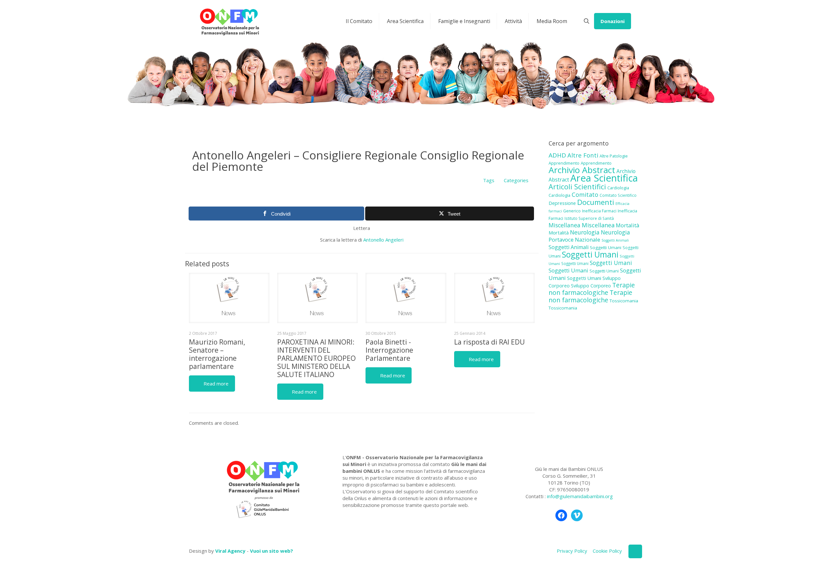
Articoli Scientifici (577, 186)
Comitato (585, 194)
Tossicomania (624, 301)
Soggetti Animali (615, 240)
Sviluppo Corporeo (591, 286)
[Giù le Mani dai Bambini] (229, 21)
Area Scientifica (604, 177)
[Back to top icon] (635, 551)
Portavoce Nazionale (574, 239)
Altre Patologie (614, 156)
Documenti (595, 202)
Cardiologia (618, 188)
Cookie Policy (607, 551)
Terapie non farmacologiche (592, 289)
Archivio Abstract (582, 170)
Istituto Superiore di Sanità (589, 218)
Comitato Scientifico (618, 195)
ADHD (557, 155)
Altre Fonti (582, 155)
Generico (572, 211)
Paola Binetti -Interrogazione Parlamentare (389, 350)
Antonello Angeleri (383, 239)
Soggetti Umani (605, 247)
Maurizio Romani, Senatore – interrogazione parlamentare (217, 354)
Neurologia (585, 232)
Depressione (562, 203)
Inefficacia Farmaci (599, 211)
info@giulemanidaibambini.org (580, 496)
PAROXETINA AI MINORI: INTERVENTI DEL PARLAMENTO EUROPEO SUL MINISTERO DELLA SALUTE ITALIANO (316, 358)
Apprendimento (564, 163)
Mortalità (627, 225)
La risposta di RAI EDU (489, 341)
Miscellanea (564, 225)
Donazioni (613, 21)
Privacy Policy (572, 551)
